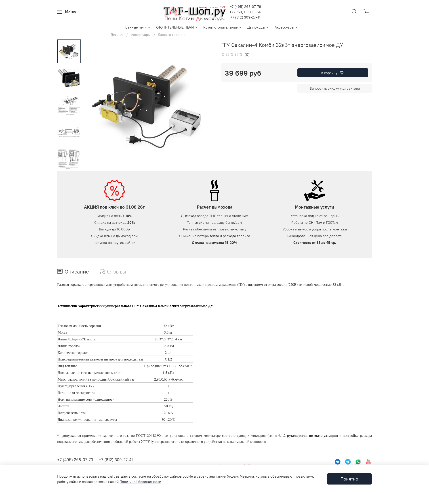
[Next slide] (69, 165)
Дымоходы (256, 27)
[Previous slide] (92, 105)
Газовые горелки (171, 34)
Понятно (349, 479)
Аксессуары (284, 27)
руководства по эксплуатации (312, 435)
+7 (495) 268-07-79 (245, 6)
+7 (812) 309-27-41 (245, 17)
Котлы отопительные (220, 27)
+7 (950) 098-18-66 (245, 12)
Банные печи (136, 27)
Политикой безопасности (140, 481)
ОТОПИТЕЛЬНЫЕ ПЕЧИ (175, 27)
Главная (117, 34)
